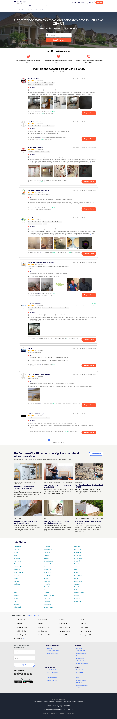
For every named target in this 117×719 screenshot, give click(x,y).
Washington (17, 584)
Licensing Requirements (83, 663)
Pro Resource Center (52, 675)
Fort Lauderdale (19, 587)
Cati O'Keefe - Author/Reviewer (84, 518)
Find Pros (49, 648)
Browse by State (32, 615)
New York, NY (84, 627)
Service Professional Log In (54, 670)
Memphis (77, 561)
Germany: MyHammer (49, 701)
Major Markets (20, 542)
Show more (93, 162)
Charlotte (47, 587)
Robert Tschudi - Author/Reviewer (24, 482)
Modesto (16, 564)
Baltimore (47, 552)
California (54, 706)
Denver (16, 578)
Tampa (16, 598)
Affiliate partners (81, 688)
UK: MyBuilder (79, 701)
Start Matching (58, 40)
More (37, 6)
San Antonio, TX (85, 631)
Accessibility (66, 706)
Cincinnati (47, 598)
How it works (79, 670)
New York (47, 581)
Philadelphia (78, 552)
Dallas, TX (83, 619)
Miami (15, 593)
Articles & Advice (45, 6)
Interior (16, 6)
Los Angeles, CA (64, 623)
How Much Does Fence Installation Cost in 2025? (88, 522)
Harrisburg (77, 549)
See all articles (96, 454)
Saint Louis (47, 572)
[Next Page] (72, 440)
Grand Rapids (48, 561)
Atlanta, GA (21, 619)
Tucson (16, 552)
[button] (34, 102)
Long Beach (17, 558)
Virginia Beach (79, 593)
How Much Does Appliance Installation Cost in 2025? (24, 487)
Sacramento (18, 567)
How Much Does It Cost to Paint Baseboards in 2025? (25, 522)
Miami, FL (83, 623)
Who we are (79, 672)
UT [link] (19, 10)
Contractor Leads (52, 677)
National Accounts (52, 680)
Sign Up (99, 2)
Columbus (47, 604)
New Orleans (48, 549)
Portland (77, 547)
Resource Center (81, 653)
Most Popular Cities (18, 615)
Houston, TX (42, 623)
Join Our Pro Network (53, 672)
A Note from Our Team (82, 661)
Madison (77, 598)
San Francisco (18, 572)
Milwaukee (77, 601)
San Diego (17, 570)
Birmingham (17, 547)
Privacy (49, 706)
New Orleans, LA (64, 627)
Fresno (16, 555)
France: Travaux (38, 701)
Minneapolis (48, 564)
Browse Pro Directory (52, 650)
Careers (78, 675)
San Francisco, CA (44, 635)
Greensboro (48, 590)
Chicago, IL (63, 619)
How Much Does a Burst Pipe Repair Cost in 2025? (57, 486)
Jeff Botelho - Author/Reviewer (54, 482)
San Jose (16, 575)
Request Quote (89, 113)
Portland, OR (42, 631)
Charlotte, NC (42, 619)
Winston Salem (49, 595)
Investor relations (81, 680)
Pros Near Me (80, 658)
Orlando (16, 595)
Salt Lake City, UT (65, 631)
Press (77, 677)
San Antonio (78, 581)
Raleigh (46, 593)
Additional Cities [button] (18, 638)
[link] (58, 82)
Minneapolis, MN (43, 627)
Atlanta (16, 601)
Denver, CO (21, 623)
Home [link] (15, 10)
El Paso (76, 572)
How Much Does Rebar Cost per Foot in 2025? (89, 486)
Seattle (76, 595)
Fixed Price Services (52, 653)
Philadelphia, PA (22, 631)
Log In (91, 2)
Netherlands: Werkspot (69, 701)
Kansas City (47, 570)
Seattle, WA (63, 635)
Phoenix (16, 549)
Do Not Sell (60, 706)
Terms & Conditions (68, 709)
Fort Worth (78, 575)
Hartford (16, 581)
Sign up (24, 665)
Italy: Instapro (59, 701)
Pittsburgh (77, 555)
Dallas (76, 570)
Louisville (47, 547)
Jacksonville (17, 590)
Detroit (46, 558)
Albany (46, 578)
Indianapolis (17, 607)
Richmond (77, 590)
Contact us (79, 682)
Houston (77, 578)
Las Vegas (47, 575)
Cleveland (47, 601)
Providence (78, 558)
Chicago (16, 604)
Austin (76, 567)
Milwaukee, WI (22, 627)
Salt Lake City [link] (26, 10)
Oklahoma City (49, 607)
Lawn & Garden (30, 6)
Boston (46, 555)
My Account (79, 648)
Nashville (77, 564)
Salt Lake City (78, 584)
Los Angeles (17, 561)
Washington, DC (85, 635)
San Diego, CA (22, 635)
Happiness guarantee (82, 685)
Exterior (22, 6)
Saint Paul (47, 567)
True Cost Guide (80, 650)
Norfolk (76, 587)
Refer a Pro (79, 656)
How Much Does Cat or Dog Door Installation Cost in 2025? (56, 522)
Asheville (47, 584)
